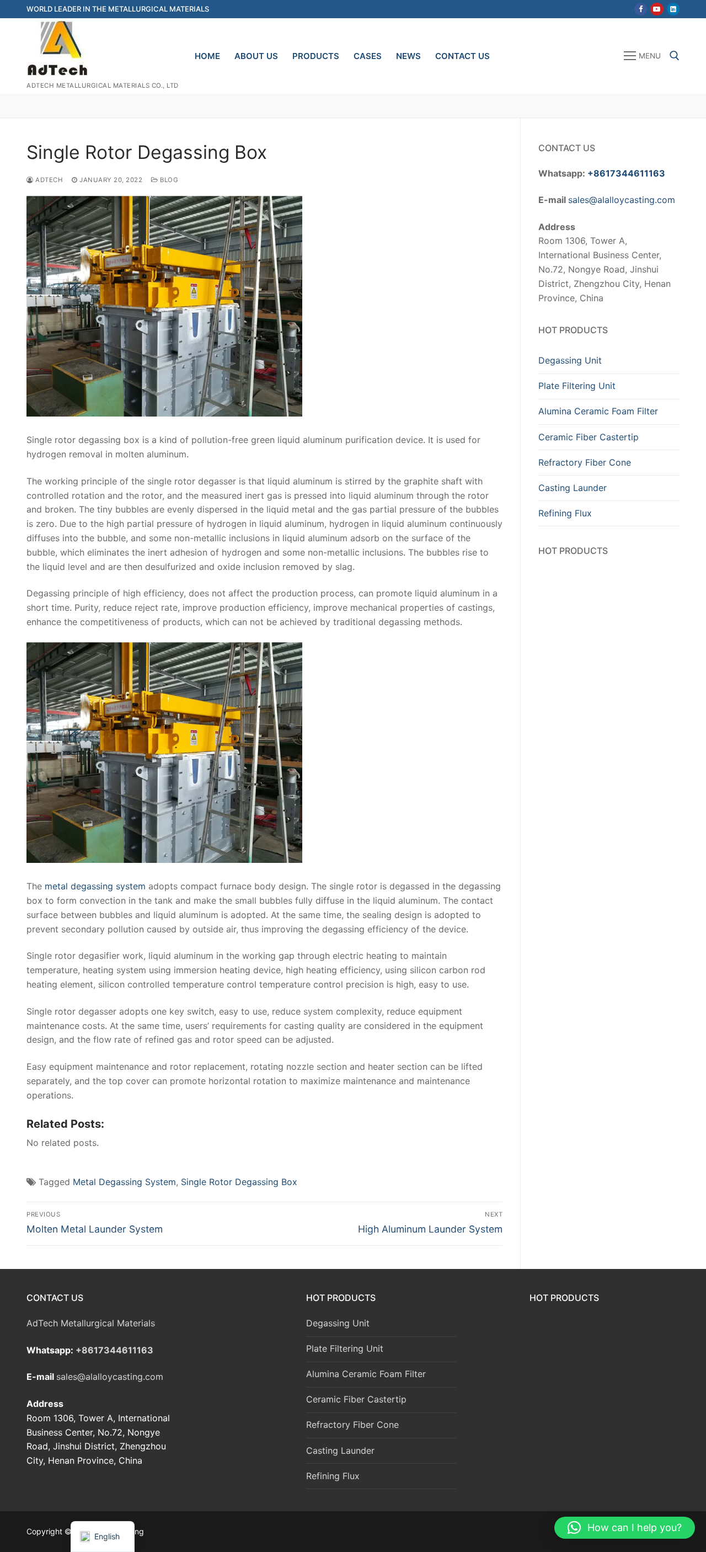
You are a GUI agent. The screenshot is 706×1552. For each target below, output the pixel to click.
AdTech (48, 180)
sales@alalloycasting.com (621, 199)
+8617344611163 (626, 173)
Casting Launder (572, 487)
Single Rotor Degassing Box (239, 1181)
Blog (168, 180)
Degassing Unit (570, 360)
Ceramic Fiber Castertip (588, 436)
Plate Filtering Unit (577, 385)
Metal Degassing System (124, 1181)
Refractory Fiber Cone (584, 462)
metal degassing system (95, 886)
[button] (624, 1528)
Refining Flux (565, 513)
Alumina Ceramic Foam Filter (598, 411)
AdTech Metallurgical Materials (90, 1323)
